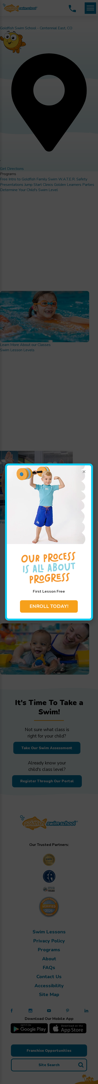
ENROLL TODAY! (48, 606)
